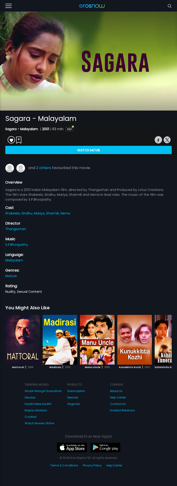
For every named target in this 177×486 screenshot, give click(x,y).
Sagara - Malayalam (22, 129)
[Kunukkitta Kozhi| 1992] (134, 340)
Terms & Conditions (64, 465)
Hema (65, 213)
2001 (45, 129)
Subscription (76, 391)
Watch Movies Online (39, 423)
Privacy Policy (92, 465)
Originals (73, 404)
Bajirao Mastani (36, 410)
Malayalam (14, 260)
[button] (163, 339)
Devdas (30, 397)
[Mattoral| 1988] (22, 340)
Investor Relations (122, 410)
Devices (72, 397)
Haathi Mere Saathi (38, 404)
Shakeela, (13, 213)
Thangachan (15, 229)
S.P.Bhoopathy (16, 244)
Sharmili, (53, 213)
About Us (116, 391)
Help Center (118, 397)
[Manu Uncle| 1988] (97, 340)
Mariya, (40, 213)
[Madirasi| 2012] (60, 340)
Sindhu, (27, 213)
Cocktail (30, 417)
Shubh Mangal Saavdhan (43, 391)
